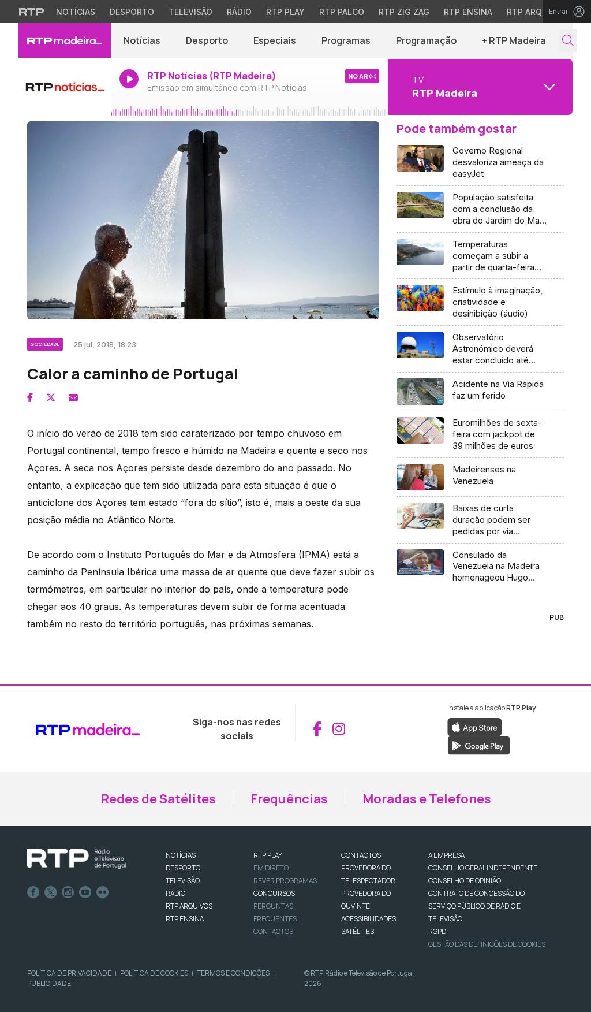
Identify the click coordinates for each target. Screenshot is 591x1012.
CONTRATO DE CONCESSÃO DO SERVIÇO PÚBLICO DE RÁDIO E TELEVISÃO (476, 906)
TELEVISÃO (183, 881)
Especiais (274, 40)
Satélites (357, 931)
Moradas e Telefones (426, 799)
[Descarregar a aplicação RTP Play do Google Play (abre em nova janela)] (478, 744)
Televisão (190, 12)
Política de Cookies (154, 973)
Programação (426, 40)
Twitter (50, 892)
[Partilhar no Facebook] (30, 397)
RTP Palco (341, 12)
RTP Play (285, 12)
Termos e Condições (233, 973)
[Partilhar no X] (50, 397)
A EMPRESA (446, 855)
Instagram (68, 892)
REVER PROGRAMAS (285, 881)
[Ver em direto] (64, 87)
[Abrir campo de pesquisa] (568, 40)
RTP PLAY (267, 855)
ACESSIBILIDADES (368, 919)
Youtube (85, 892)
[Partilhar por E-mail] (73, 397)
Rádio (239, 12)
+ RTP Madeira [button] (514, 40)
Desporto (132, 12)
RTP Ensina (468, 12)
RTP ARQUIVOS (189, 906)
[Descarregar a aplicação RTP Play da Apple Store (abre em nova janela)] (474, 726)
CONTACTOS (361, 855)
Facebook (33, 892)
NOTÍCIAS (181, 855)
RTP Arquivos (537, 12)
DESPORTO (183, 868)
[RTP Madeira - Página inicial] (64, 40)
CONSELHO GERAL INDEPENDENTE (482, 868)
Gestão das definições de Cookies (486, 944)
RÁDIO (175, 893)
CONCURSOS (274, 893)
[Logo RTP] (76, 859)
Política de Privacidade (69, 973)
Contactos (273, 931)
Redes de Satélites (158, 799)
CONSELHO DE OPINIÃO (464, 881)
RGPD (437, 931)
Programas (346, 40)
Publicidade (49, 983)
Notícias (75, 12)
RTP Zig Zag (404, 12)
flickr (102, 892)
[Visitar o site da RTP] (31, 11)
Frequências (289, 799)
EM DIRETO (271, 868)
